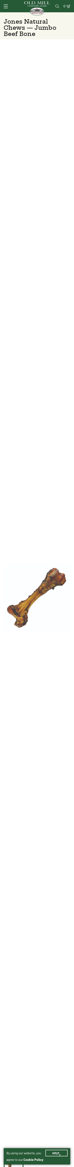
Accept (56, 1153)
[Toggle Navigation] (6, 6)
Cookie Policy (33, 1159)
